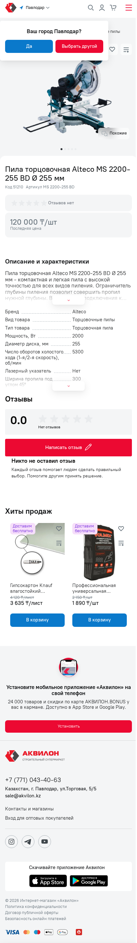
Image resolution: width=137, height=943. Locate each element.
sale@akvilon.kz (23, 796)
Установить (69, 726)
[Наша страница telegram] (28, 841)
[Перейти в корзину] (113, 7)
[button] (112, 49)
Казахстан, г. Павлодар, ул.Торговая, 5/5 (50, 789)
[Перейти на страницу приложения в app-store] (48, 881)
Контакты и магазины (29, 809)
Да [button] (29, 46)
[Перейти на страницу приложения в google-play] (89, 881)
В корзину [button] (37, 620)
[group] (29, 203)
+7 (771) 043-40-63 (33, 780)
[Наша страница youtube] (44, 841)
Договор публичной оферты (31, 912)
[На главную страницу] (36, 756)
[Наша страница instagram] (11, 841)
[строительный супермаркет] (11, 7)
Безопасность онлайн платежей (35, 919)
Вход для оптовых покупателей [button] (39, 818)
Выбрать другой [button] (79, 46)
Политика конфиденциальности (36, 906)
